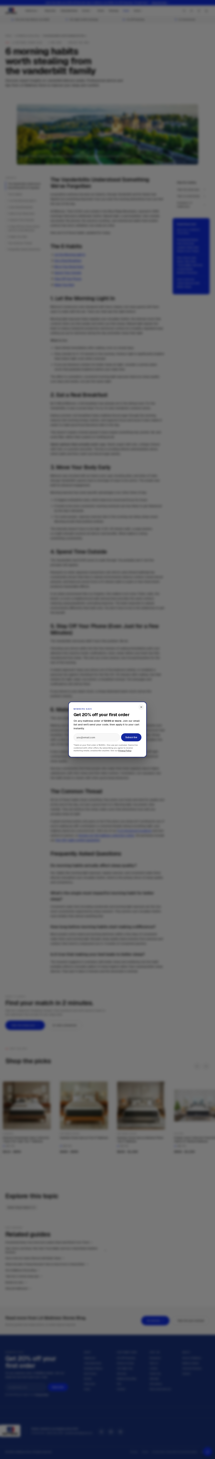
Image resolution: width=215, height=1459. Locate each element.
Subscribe (131, 737)
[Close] (141, 707)
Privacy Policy (124, 750)
